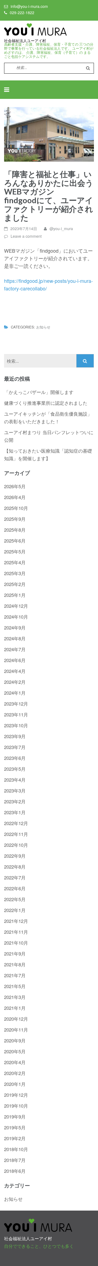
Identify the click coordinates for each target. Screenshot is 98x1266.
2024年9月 (15, 627)
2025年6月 (15, 540)
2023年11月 (16, 714)
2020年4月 (15, 1062)
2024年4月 (15, 671)
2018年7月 (15, 1160)
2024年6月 (15, 660)
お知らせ (43, 327)
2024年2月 (15, 681)
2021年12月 (16, 920)
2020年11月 (16, 1029)
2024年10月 (16, 616)
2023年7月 (15, 747)
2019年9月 (15, 1116)
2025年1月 (15, 594)
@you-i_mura (61, 228)
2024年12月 (16, 605)
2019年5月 (15, 1127)
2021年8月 (15, 964)
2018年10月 (16, 1149)
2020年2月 (15, 1073)
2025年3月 (15, 573)
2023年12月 (16, 703)
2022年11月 (16, 834)
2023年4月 (15, 779)
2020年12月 (16, 1018)
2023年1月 (15, 812)
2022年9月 (15, 855)
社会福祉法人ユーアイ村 (25, 41)
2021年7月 (15, 975)
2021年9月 (15, 953)
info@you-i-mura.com (29, 6)
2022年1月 (15, 910)
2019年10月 (16, 1105)
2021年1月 (15, 1007)
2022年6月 (15, 888)
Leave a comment (26, 236)
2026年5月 (15, 486)
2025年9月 (15, 518)
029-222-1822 (22, 12)
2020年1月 (15, 1083)
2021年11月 (16, 931)
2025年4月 (15, 562)
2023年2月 (15, 801)
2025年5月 (15, 551)
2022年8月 (15, 866)
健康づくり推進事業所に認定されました (45, 402)
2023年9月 (15, 736)
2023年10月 (16, 725)
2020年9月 (15, 1040)
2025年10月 (16, 507)
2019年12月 (16, 1094)
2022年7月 (15, 877)
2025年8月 (15, 529)
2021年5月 (15, 986)
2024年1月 (15, 692)
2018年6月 (15, 1170)
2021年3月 (15, 997)
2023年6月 (15, 757)
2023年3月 (15, 790)
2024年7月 (15, 649)
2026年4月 (15, 497)
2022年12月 (16, 823)
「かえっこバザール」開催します (39, 391)
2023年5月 (15, 768)
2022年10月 (16, 844)
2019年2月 (15, 1138)
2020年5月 (15, 1051)
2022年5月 (15, 899)
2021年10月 (16, 942)
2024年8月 (15, 638)
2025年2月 (15, 584)
